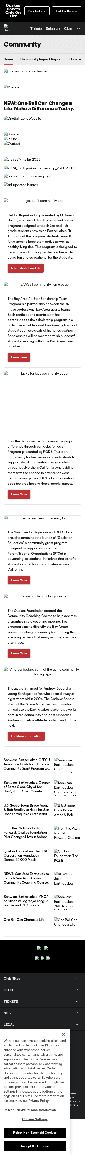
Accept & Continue (35, 1146)
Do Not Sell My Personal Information (30, 1110)
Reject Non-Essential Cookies (35, 1132)
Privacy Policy (39, 1101)
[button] (78, 28)
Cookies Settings (34, 1119)
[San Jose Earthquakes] (8, 28)
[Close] (63, 1034)
